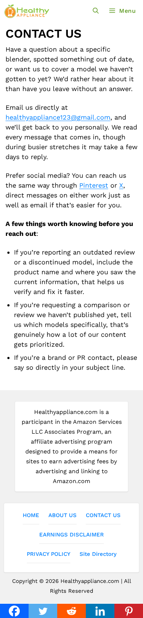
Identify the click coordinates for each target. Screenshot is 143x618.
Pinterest (93, 185)
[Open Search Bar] (96, 10)
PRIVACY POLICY (48, 554)
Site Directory (98, 554)
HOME (31, 515)
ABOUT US (62, 515)
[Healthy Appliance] (27, 11)
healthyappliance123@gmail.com (58, 117)
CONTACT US (103, 515)
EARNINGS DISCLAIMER (71, 534)
